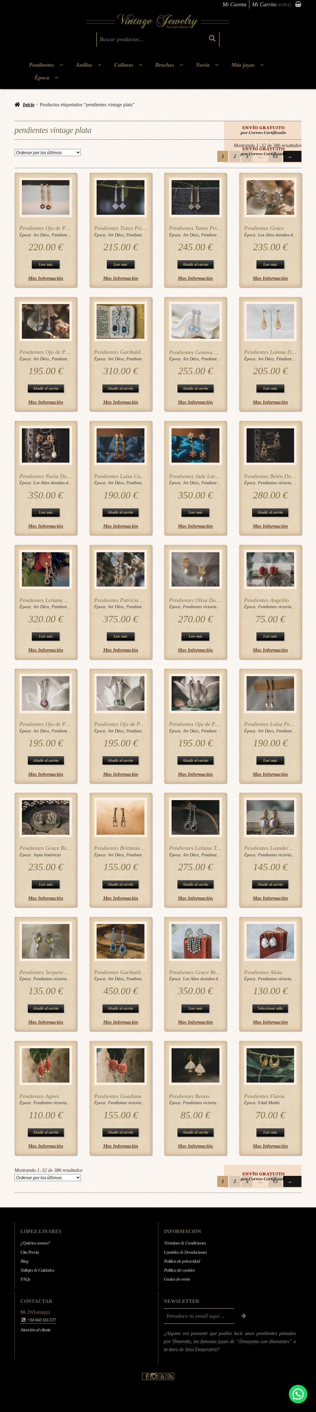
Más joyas (243, 65)
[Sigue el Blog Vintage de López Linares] (170, 1378)
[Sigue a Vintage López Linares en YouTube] (163, 1378)
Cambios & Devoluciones (185, 1252)
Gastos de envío (177, 1279)
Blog (24, 1261)
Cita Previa (29, 1252)
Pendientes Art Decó (69, 235)
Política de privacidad (182, 1261)
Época (42, 77)
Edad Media (269, 1102)
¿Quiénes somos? (35, 1242)
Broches (164, 65)
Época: (26, 235)
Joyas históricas (47, 855)
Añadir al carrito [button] (195, 264)
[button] (298, 1394)
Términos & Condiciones (185, 1242)
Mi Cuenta (234, 4)
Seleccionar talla (270, 1008)
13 (275, 156)
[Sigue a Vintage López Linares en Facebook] (146, 1378)
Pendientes (41, 65)
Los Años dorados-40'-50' (280, 235)
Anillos (84, 65)
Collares (123, 65)
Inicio (29, 104)
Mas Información (45, 278)
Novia (203, 65)
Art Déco (41, 235)
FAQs (25, 1279)
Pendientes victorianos (277, 483)
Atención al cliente (35, 1329)
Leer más (46, 264)
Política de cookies (179, 1270)
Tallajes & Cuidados (37, 1270)
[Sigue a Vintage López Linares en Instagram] (154, 1378)
